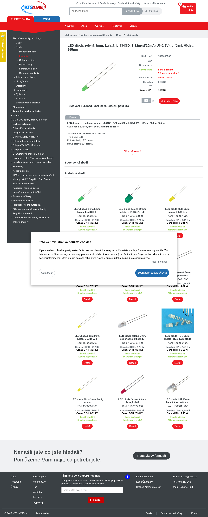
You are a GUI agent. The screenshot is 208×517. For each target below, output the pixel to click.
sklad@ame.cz (189, 476)
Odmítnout (46, 272)
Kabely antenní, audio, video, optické (32, 162)
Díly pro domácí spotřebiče (26, 141)
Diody (19, 47)
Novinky (69, 26)
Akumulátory (19, 107)
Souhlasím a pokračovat (152, 272)
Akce (84, 26)
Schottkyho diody (28, 68)
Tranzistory (21, 90)
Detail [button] (177, 235)
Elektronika (20, 19)
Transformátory (20, 222)
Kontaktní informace (154, 3)
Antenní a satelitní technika (27, 111)
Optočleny (21, 85)
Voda (47, 19)
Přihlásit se (96, 499)
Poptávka (117, 26)
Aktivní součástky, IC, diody (27, 38)
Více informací (159, 261)
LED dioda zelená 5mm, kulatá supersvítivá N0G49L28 (177, 275)
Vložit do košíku (169, 101)
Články (133, 26)
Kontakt (195, 513)
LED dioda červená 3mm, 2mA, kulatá (132, 401)
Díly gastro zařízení (23, 132)
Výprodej (99, 26)
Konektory (18, 166)
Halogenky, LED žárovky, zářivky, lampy (33, 158)
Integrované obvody (26, 77)
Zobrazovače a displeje (28, 102)
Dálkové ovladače (22, 124)
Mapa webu (42, 513)
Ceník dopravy (108, 3)
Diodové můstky (27, 51)
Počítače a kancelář (23, 200)
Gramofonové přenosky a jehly (28, 153)
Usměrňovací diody (29, 73)
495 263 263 (184, 481)
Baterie (16, 115)
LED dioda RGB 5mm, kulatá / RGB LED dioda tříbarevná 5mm (177, 338)
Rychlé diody (25, 64)
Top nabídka (37, 489)
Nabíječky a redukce (23, 183)
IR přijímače (22, 81)
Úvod (13, 476)
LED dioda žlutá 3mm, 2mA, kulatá (87, 401)
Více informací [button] (132, 151)
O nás (149, 513)
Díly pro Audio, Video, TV (26, 136)
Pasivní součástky (22, 196)
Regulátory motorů (22, 213)
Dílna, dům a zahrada (24, 128)
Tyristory (20, 94)
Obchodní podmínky (129, 3)
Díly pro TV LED (21, 149)
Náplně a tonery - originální (27, 192)
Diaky (19, 43)
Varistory (20, 98)
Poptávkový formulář (151, 455)
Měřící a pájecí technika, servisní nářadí (33, 175)
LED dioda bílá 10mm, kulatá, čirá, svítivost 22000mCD (177, 402)
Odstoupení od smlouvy (39, 479)
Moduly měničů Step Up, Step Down (31, 179)
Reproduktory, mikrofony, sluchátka (31, 217)
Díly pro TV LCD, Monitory (26, 145)
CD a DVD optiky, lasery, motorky (30, 119)
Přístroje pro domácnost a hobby (29, 209)
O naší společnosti (86, 3)
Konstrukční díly (21, 171)
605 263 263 (186, 486)
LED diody (24, 56)
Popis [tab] (72, 117)
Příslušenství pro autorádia (26, 204)
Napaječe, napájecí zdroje (26, 188)
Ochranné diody (27, 60)
